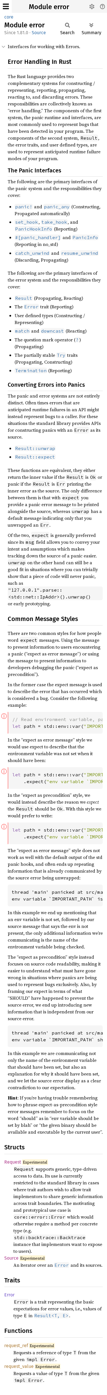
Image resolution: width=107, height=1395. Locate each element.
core (8, 17)
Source (39, 32)
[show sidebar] (6, 6)
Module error (49, 7)
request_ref (16, 1345)
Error (9, 1295)
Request (12, 1162)
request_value (19, 1366)
